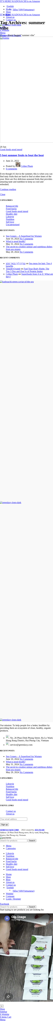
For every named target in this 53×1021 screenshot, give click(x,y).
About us (10, 814)
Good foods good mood (11, 149)
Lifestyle (10, 216)
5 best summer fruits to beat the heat (22, 155)
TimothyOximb (13, 268)
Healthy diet (11, 214)
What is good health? (15, 241)
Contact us (11, 811)
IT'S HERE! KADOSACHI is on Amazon (20, 1)
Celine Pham (12, 274)
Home (3, 35)
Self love (10, 222)
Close (2, 194)
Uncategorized (12, 224)
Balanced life (12, 206)
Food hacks (11, 208)
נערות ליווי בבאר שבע (15, 263)
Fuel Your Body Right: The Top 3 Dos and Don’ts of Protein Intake (27, 270)
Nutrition (10, 219)
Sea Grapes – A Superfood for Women (24, 236)
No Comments (26, 238)
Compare (10, 896)
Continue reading (8, 189)
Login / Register (13, 899)
